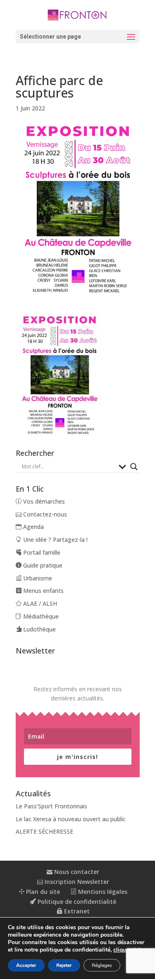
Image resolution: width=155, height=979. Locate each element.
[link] (78, 14)
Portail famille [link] (40, 552)
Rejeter (64, 965)
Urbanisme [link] (36, 578)
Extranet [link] (76, 911)
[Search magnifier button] (134, 466)
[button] (78, 36)
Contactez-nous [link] (44, 514)
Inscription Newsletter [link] (76, 882)
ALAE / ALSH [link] (39, 603)
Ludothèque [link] (38, 629)
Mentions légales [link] (101, 892)
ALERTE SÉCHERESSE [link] (44, 831)
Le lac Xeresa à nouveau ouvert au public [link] (71, 819)
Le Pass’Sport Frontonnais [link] (51, 806)
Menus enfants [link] (42, 591)
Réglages (102, 965)
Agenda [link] (32, 527)
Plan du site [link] (42, 892)
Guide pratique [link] (41, 565)
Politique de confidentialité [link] (76, 902)
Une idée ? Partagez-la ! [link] (54, 539)
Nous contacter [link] (75, 872)
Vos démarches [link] (43, 501)
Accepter (26, 965)
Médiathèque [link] (40, 616)
